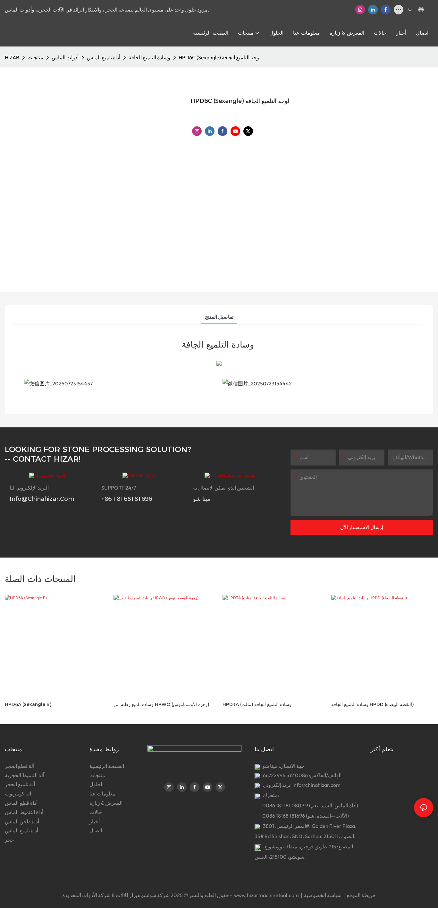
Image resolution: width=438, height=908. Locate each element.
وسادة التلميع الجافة (149, 57)
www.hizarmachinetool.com (266, 895)
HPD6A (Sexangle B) (28, 704)
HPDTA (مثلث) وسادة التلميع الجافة (257, 704)
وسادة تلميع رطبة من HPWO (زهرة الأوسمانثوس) (161, 704)
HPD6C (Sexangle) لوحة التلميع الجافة (220, 57)
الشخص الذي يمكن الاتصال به (223, 487)
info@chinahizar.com (316, 785)
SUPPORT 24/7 (118, 487)
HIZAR (12, 57)
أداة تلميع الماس (103, 57)
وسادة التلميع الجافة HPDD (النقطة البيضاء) (372, 704)
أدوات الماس (65, 57)
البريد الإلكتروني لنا (29, 487)
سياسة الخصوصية (323, 895)
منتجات (35, 57)
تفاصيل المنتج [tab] (219, 317)
